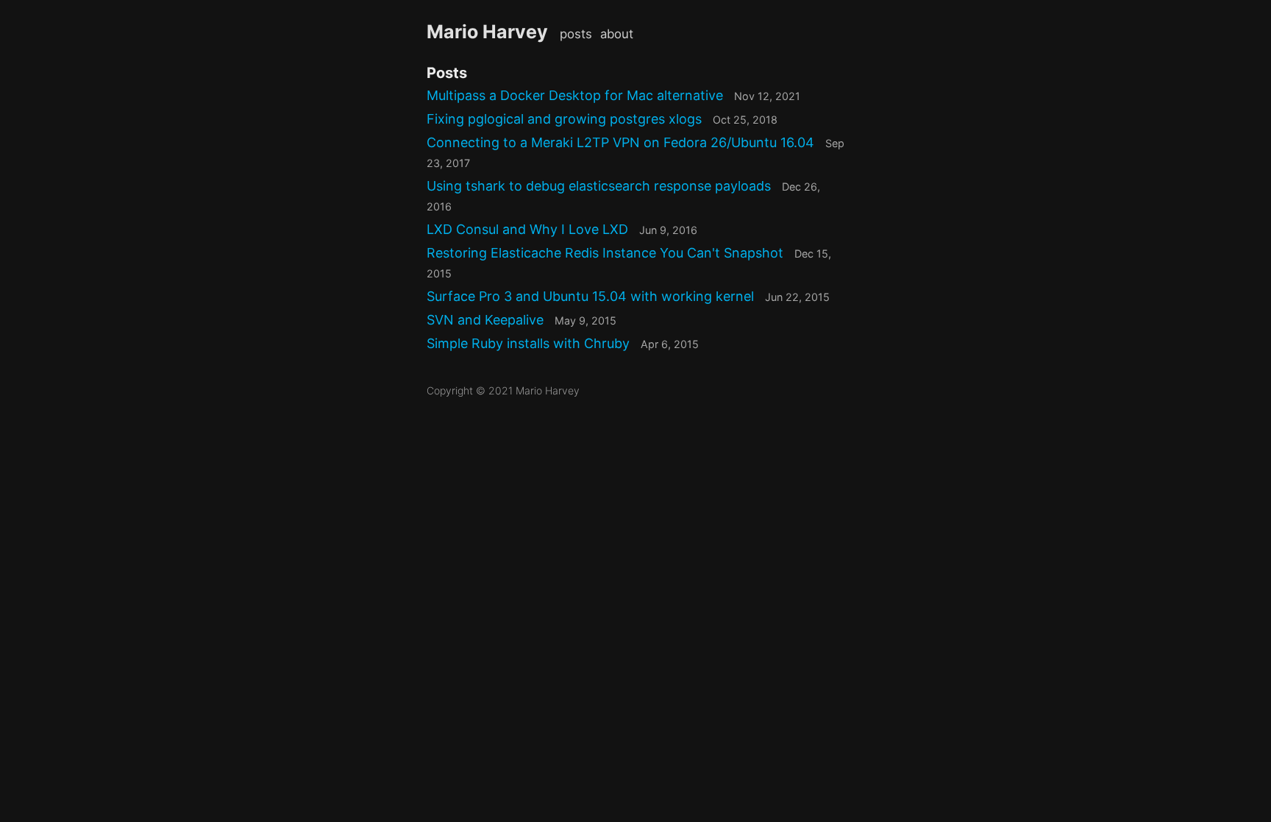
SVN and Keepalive (521, 319)
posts (576, 33)
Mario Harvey (487, 32)
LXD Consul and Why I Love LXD (562, 229)
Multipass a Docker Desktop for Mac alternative (613, 95)
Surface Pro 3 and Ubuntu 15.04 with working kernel (628, 296)
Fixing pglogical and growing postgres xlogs (602, 119)
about (616, 33)
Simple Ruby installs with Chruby (563, 343)
